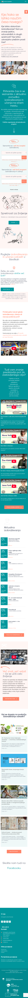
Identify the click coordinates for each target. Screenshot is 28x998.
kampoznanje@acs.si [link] (7, 940)
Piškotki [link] (21, 972)
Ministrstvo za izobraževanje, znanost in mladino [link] (11, 959)
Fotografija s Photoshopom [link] (15, 574)
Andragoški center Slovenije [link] (7, 916)
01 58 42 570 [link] (5, 936)
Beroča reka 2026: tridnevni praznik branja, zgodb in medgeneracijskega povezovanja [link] (13, 802)
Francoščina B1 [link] (12, 609)
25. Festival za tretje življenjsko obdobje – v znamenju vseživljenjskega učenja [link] (14, 739)
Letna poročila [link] (4, 951)
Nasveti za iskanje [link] (14, 189)
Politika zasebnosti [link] (15, 972)
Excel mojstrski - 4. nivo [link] (14, 621)
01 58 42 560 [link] (6, 938)
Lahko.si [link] (13, 284)
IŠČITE (23, 157)
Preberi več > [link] (4, 748)
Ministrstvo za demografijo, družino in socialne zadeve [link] (12, 961)
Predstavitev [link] (3, 949)
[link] (26, 12)
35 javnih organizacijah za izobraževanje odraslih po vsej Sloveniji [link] (15, 335)
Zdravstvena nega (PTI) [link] (14, 538)
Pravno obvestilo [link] (9, 972)
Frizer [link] (9, 562)
